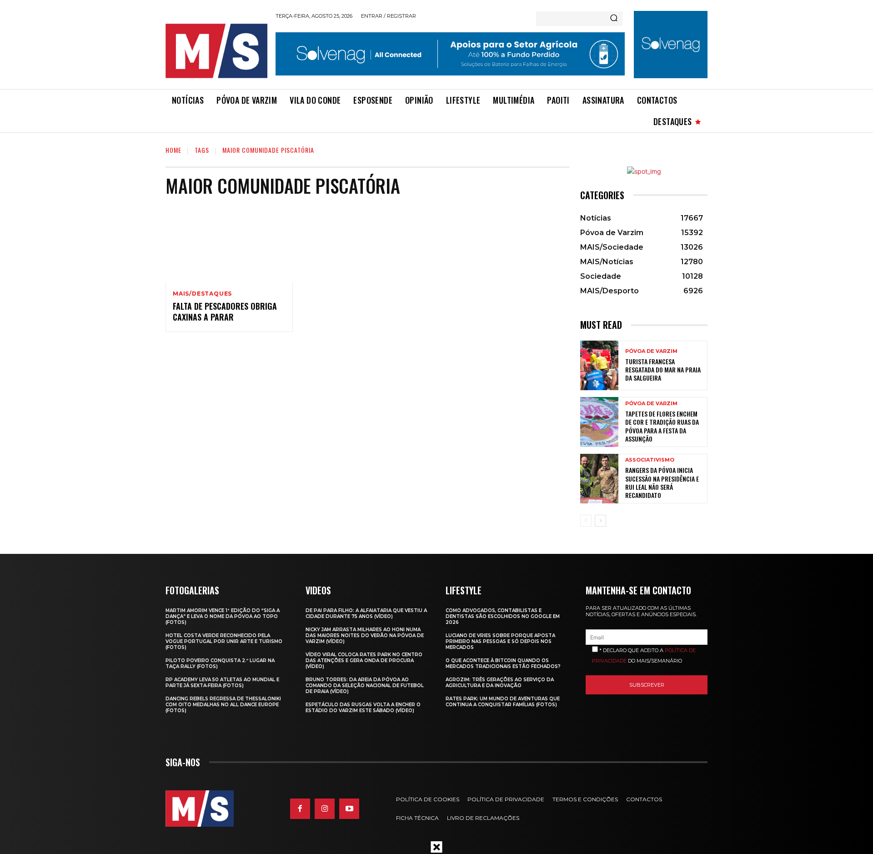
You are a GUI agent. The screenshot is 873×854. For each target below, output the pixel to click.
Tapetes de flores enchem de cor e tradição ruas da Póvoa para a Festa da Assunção (662, 426)
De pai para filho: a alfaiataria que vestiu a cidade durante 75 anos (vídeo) (366, 613)
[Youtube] (349, 809)
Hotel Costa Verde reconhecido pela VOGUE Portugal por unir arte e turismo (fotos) (224, 641)
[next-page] (600, 521)
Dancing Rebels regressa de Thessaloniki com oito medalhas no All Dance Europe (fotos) (223, 704)
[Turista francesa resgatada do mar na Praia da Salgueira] (599, 365)
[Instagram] (325, 809)
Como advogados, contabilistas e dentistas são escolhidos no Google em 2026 (503, 616)
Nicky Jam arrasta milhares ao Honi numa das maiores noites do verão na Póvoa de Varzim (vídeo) (365, 635)
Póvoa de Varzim (651, 351)
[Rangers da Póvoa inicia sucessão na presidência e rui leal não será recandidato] (599, 478)
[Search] (613, 18)
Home (173, 150)
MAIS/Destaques (202, 293)
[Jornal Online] (216, 51)
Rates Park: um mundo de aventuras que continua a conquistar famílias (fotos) (503, 702)
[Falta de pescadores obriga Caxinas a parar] (229, 244)
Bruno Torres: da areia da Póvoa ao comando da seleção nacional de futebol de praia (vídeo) (365, 685)
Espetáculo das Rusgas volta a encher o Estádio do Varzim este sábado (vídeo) (363, 707)
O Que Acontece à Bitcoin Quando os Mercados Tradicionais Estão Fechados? (503, 663)
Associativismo (649, 459)
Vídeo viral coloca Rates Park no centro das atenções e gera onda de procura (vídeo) (364, 660)
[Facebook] (300, 809)
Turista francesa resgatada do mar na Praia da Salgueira (663, 369)
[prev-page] (586, 521)
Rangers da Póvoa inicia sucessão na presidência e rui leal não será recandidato (662, 482)
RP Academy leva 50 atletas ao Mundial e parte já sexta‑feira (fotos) (222, 682)
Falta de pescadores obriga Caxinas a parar (225, 311)
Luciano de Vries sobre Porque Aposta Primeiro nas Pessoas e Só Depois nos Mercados (500, 641)
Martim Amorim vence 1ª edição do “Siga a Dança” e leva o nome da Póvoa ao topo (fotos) (223, 616)
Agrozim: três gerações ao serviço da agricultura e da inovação (500, 682)
